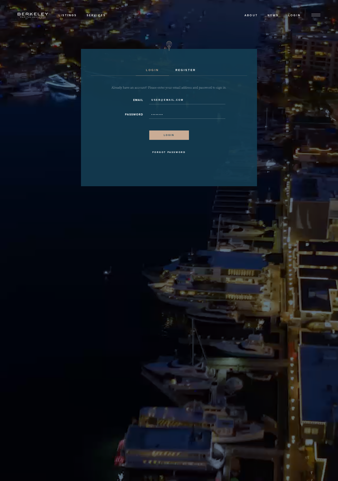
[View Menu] (315, 15)
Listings (68, 15)
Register (185, 70)
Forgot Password (169, 152)
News (273, 15)
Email (138, 100)
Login (294, 15)
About (251, 15)
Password (134, 114)
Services (96, 15)
